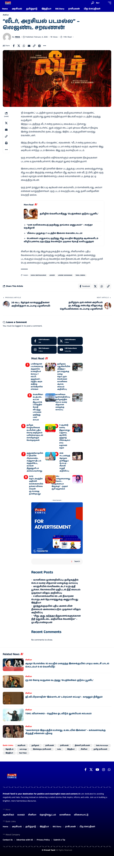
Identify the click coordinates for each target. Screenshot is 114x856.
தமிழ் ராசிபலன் (100, 749)
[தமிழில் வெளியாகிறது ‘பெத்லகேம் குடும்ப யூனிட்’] (31, 214)
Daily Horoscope (102, 745)
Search (77, 561)
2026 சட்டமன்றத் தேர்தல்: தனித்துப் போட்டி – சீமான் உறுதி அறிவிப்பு (65, 462)
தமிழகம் (35, 745)
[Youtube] (70, 350)
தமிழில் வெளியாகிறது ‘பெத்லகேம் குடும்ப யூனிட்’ (69, 213)
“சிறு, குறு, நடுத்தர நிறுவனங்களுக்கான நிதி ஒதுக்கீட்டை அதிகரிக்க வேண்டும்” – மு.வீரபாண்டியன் (56, 619)
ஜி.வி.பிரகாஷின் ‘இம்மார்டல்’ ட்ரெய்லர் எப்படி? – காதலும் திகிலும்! (64, 697)
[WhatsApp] (109, 769)
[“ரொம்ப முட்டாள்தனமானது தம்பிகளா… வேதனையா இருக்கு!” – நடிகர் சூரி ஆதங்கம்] (77, 479)
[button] (93, 3)
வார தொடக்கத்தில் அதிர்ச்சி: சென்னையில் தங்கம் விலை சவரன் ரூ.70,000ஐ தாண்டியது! (36, 485)
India (59, 749)
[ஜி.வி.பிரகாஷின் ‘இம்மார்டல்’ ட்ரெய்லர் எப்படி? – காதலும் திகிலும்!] (13, 698)
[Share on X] (18, 45)
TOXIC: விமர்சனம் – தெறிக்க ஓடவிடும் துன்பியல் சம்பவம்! (58, 713)
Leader (52, 275)
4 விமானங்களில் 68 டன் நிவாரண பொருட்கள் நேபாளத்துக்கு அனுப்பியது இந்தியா (54, 599)
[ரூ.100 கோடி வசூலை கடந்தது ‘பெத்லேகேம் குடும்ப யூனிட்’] (13, 681)
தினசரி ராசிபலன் (82, 745)
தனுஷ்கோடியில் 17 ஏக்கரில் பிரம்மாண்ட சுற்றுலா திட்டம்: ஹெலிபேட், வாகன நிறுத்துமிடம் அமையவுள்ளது (35, 462)
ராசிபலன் (49, 745)
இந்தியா (71, 749)
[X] (70, 341)
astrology (23, 749)
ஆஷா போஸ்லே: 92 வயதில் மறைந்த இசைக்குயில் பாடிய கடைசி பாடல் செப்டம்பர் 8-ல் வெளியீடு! (67, 665)
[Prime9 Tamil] (8, 3)
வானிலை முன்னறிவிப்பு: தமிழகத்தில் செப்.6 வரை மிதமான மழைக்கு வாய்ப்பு (62, 402)
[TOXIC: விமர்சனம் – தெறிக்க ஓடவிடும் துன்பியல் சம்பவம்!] (13, 715)
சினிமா (6, 15)
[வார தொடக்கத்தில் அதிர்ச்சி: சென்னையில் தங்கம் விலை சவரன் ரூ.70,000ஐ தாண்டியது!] (50, 479)
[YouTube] (97, 769)
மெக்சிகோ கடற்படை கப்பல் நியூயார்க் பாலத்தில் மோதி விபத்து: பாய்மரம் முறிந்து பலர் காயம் (38, 407)
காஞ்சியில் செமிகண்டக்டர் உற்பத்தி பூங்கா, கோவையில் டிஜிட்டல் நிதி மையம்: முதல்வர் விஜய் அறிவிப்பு (56, 590)
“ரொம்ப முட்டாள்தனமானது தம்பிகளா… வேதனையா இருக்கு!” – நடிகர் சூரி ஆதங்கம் (61, 482)
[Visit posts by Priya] (7, 37)
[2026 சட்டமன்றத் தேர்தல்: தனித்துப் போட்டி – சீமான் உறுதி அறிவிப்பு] (77, 456)
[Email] (29, 45)
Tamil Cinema (80, 275)
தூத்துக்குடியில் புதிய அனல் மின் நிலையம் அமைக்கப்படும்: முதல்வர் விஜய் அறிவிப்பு (56, 609)
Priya (17, 37)
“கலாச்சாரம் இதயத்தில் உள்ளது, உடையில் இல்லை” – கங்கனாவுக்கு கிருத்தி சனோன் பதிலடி (65, 732)
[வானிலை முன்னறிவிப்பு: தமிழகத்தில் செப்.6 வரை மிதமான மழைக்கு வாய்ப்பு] (77, 397)
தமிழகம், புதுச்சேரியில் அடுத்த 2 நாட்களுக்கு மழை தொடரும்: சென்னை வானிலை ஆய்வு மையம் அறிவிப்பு (63, 377)
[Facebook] (44, 341)
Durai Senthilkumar (38, 275)
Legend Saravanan (65, 275)
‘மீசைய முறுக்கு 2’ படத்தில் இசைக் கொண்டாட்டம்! (54, 233)
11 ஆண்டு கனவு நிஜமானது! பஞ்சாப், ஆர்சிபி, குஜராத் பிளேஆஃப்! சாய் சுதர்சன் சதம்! (64, 436)
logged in (19, 326)
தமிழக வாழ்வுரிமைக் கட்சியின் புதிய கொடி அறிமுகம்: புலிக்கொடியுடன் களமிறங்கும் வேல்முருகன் (35, 433)
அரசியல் (21, 745)
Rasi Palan (23, 753)
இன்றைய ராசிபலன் (42, 749)
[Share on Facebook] (13, 45)
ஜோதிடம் (9, 749)
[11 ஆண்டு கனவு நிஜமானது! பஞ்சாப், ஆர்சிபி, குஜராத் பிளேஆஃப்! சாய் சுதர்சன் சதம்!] (77, 428)
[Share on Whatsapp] (24, 45)
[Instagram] (44, 350)
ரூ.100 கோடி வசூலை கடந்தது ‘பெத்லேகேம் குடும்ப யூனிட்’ (59, 680)
